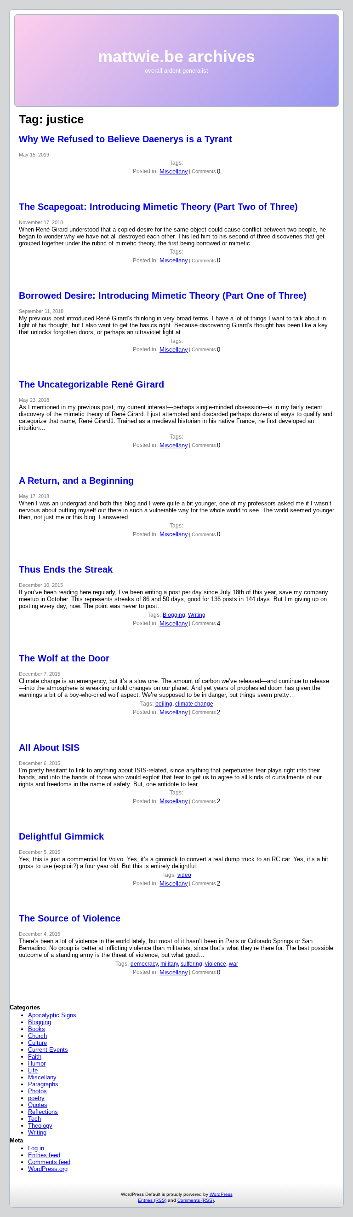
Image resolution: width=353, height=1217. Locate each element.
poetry (36, 1098)
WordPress (221, 1194)
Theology (40, 1125)
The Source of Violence (69, 918)
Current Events (48, 1049)
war (233, 964)
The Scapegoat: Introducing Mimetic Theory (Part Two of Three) (158, 207)
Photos (37, 1091)
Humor (37, 1063)
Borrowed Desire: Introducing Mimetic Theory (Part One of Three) (163, 295)
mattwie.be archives (176, 56)
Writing (196, 615)
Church (37, 1035)
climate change (194, 704)
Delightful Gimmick (61, 836)
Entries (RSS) (152, 1200)
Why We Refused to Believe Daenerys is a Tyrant (125, 139)
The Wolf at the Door (64, 658)
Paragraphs (43, 1084)
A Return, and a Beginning (76, 480)
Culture (37, 1042)
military (169, 964)
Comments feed (49, 1162)
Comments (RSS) (195, 1200)
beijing (163, 704)
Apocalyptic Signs (52, 1015)
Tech (34, 1118)
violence (215, 964)
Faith (34, 1056)
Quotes (37, 1104)
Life (33, 1070)
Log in (36, 1148)
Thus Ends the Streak (66, 569)
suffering (191, 964)
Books (36, 1029)
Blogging (174, 615)
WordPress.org (48, 1168)
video (184, 875)
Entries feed (44, 1155)
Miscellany (173, 171)
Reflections (43, 1111)
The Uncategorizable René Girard (91, 384)
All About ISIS (49, 747)
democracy (144, 964)
